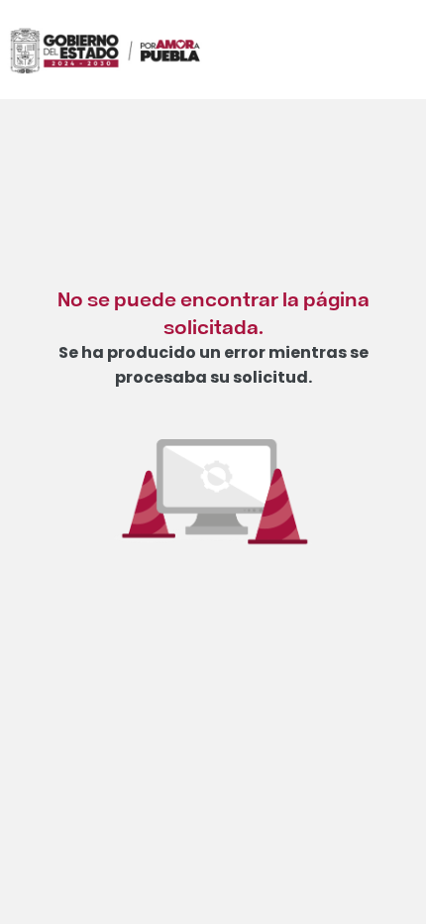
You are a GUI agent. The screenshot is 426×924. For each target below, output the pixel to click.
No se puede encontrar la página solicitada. (213, 312)
